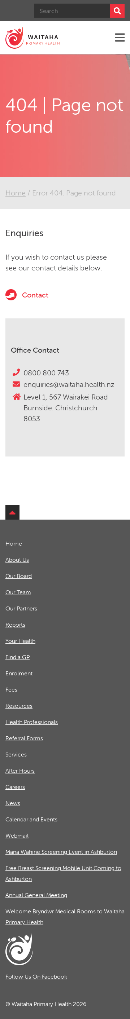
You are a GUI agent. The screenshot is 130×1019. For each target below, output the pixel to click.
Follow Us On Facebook (36, 976)
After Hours (20, 770)
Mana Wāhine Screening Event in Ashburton (61, 851)
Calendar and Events (31, 819)
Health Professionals (31, 721)
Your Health (20, 640)
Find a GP (17, 657)
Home (15, 192)
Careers (15, 786)
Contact (34, 294)
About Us (17, 559)
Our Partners (21, 608)
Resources (18, 705)
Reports (15, 624)
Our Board (18, 575)
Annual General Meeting (36, 895)
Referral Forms (24, 738)
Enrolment (18, 673)
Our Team (18, 592)
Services (16, 754)
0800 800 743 (46, 372)
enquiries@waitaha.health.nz (68, 384)
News (12, 803)
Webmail (17, 835)
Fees (11, 689)
